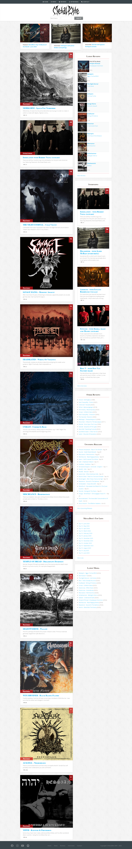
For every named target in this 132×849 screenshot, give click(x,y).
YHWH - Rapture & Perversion (37, 830)
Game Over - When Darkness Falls (88, 474)
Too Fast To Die (91, 96)
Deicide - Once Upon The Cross (88, 424)
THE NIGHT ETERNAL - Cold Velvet (40, 224)
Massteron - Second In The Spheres (89, 481)
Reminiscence (91, 146)
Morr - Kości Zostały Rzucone (87, 580)
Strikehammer (91, 153)
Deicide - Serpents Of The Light (88, 427)
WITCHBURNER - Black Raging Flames (41, 695)
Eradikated (90, 114)
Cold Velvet (90, 86)
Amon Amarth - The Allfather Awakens (90, 503)
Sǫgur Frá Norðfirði (92, 76)
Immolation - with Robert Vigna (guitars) (92, 212)
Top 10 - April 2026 (84, 528)
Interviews (74, 2)
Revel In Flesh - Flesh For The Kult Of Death (91, 476)
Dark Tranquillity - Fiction (86, 402)
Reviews (63, 2)
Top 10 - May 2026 (84, 526)
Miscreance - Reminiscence (86, 454)
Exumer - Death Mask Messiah (87, 452)
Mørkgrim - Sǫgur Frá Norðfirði (88, 573)
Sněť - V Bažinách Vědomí (86, 462)
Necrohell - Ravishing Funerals (87, 429)
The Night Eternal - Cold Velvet (87, 578)
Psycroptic (90, 133)
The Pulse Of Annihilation (94, 136)
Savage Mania (91, 104)
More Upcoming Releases (84, 508)
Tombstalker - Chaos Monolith (87, 484)
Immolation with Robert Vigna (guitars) (41, 157)
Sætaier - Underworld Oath (86, 597)
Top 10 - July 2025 (84, 550)
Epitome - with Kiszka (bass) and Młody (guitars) (92, 330)
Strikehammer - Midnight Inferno (88, 595)
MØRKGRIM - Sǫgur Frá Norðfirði (39, 108)
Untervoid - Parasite (84, 405)
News (54, 2)
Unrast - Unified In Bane (86, 412)
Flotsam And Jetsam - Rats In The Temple (90, 449)
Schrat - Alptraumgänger (86, 407)
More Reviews (81, 175)
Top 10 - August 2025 (85, 548)
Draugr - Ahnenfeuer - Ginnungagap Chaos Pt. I (92, 493)
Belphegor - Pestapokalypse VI (87, 419)
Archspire (90, 94)
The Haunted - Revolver (85, 417)
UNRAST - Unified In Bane (34, 426)
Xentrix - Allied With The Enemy (88, 607)
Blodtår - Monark (84, 471)
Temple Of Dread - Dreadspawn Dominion (91, 600)
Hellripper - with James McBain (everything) (91, 252)
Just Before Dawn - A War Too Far (88, 431)
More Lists (80, 558)
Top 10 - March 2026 (85, 531)
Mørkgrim (90, 74)
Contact (85, 2)
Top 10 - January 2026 (85, 536)
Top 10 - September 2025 (86, 546)
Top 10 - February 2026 (85, 533)
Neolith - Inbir (83, 469)
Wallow (89, 165)
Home (46, 2)
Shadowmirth (91, 163)
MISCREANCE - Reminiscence (36, 494)
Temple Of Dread (95, 63)
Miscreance (90, 143)
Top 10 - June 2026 (84, 523)
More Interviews (82, 386)
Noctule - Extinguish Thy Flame (87, 491)
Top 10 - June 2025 (84, 553)
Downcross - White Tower (86, 588)
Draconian (90, 123)
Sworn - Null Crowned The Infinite (88, 459)
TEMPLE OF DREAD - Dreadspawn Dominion (43, 561)
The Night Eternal (92, 84)
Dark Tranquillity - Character (87, 414)
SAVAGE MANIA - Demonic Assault (39, 292)
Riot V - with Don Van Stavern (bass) (90, 369)
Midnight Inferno (92, 156)
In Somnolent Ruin (92, 126)
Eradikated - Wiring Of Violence (88, 583)
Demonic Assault (92, 106)
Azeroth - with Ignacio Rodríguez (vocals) (90, 290)
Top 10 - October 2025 (85, 543)
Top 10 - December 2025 (86, 538)
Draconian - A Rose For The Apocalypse (90, 422)
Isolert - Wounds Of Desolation (87, 434)
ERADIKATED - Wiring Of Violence (39, 359)
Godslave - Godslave (84, 464)
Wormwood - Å (83, 576)
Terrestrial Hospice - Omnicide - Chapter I (91, 467)
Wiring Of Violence (92, 116)
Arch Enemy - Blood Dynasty (87, 409)
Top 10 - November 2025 (86, 541)
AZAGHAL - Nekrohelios (34, 762)
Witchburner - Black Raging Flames (89, 457)
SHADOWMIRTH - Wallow (35, 628)
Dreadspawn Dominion (96, 66)
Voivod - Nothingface (85, 400)
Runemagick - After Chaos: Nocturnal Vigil (91, 479)
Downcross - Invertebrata (86, 590)
